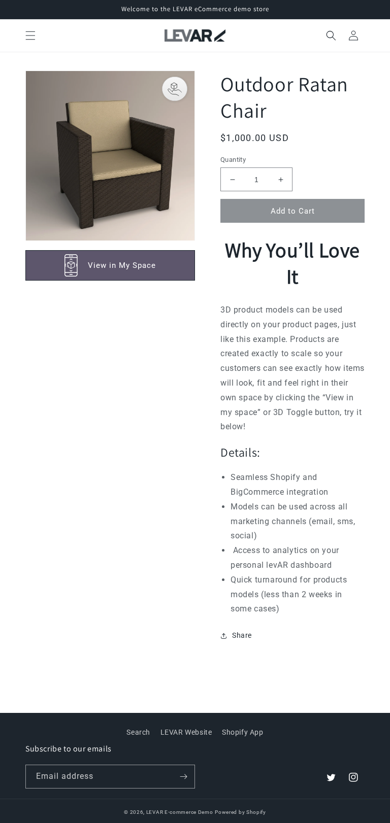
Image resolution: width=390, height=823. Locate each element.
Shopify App (243, 732)
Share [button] (242, 635)
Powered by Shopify (240, 812)
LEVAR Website (186, 732)
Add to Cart (293, 211)
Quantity (233, 159)
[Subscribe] (183, 776)
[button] (30, 35)
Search (138, 732)
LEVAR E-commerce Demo (179, 812)
